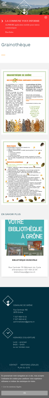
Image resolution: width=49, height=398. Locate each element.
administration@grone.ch (23, 322)
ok (24, 393)
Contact (13, 365)
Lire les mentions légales (12, 387)
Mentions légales (30, 365)
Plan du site (24, 368)
